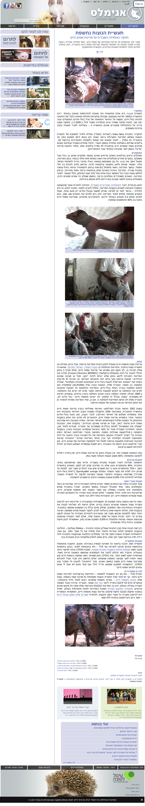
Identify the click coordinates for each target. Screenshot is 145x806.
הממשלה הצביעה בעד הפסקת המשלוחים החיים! (14, 91)
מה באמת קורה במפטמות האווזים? (121, 745)
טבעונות (84, 26)
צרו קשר (96, 2)
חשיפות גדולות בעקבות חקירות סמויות (111, 549)
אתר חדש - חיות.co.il (16, 120)
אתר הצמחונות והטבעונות (131, 767)
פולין (86, 367)
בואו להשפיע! (121, 707)
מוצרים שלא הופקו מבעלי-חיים (72, 594)
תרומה (11, 26)
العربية (126, 4)
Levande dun (62, 670)
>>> (121, 717)
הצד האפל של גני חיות (78, 707)
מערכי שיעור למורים (14, 767)
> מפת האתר (135, 791)
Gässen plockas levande (66, 661)
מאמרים (109, 26)
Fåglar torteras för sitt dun (66, 663)
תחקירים (133, 26)
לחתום (40, 53)
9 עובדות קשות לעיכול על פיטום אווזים (120, 749)
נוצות (129, 113)
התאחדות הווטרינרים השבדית (106, 185)
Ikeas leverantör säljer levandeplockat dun (72, 668)
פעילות (60, 26)
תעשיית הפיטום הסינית (120, 588)
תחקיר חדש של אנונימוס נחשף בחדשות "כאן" (15, 79)
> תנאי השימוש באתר (133, 788)
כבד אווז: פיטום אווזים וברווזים (99, 679)
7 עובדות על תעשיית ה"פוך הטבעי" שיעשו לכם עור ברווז (112, 752)
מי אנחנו (115, 2)
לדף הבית (125, 2)
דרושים (105, 2)
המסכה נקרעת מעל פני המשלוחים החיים (15, 102)
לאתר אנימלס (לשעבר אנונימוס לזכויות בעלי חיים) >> (50, 800)
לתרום (9, 39)
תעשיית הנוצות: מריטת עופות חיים (121, 742)
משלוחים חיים (77, 767)
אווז (121, 161)
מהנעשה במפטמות (74, 679)
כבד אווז (98, 583)
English (87, 2)
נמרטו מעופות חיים (126, 580)
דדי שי (99, 52)
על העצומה (41, 57)
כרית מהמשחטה (129, 738)
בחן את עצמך (44, 767)
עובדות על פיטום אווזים (126, 735)
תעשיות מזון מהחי (124, 679)
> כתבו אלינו (136, 785)
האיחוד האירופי (75, 367)
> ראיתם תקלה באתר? (132, 795)
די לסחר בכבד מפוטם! (16, 131)
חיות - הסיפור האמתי (105, 767)
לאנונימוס (9, 43)
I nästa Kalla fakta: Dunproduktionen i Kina (72, 666)
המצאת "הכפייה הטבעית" (125, 759)
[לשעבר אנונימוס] (116, 21)
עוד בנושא (100, 724)
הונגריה (94, 367)
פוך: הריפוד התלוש (128, 731)
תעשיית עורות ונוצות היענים (124, 756)
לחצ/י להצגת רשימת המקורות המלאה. (126, 675)
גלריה (36, 26)
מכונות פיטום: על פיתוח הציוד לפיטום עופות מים (115, 728)
